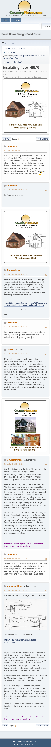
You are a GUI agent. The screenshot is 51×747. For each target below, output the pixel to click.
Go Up (4, 726)
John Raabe (17, 56)
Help (14, 741)
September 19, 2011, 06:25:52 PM (15, 190)
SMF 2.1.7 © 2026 (20, 744)
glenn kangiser (28, 56)
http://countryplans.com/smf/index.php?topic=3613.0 (24, 305)
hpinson (6, 58)
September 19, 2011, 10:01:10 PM (15, 590)
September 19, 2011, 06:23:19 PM (15, 150)
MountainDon (40, 56)
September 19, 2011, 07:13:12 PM (15, 354)
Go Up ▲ (34, 741)
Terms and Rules (24, 741)
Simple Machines (32, 744)
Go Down (6, 139)
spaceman (12, 146)
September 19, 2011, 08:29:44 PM (15, 464)
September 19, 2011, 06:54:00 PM (15, 274)
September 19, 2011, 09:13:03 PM (15, 558)
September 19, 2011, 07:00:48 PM (15, 327)
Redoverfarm (13, 270)
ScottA (9, 349)
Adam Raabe (15, 58)
